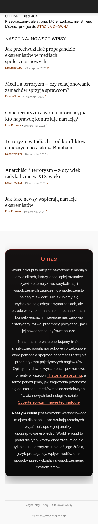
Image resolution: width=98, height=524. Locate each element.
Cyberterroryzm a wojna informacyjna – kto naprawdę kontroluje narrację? (47, 116)
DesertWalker (13, 154)
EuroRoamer (13, 125)
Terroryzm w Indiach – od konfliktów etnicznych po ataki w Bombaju (45, 144)
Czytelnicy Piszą (37, 505)
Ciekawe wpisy (62, 505)
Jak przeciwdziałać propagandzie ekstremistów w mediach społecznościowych (40, 55)
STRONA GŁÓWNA (52, 26)
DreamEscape (13, 67)
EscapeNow (12, 96)
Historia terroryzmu (64, 375)
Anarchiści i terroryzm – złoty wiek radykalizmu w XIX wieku (42, 173)
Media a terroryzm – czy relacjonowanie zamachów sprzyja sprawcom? (47, 87)
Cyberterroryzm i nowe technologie (49, 402)
